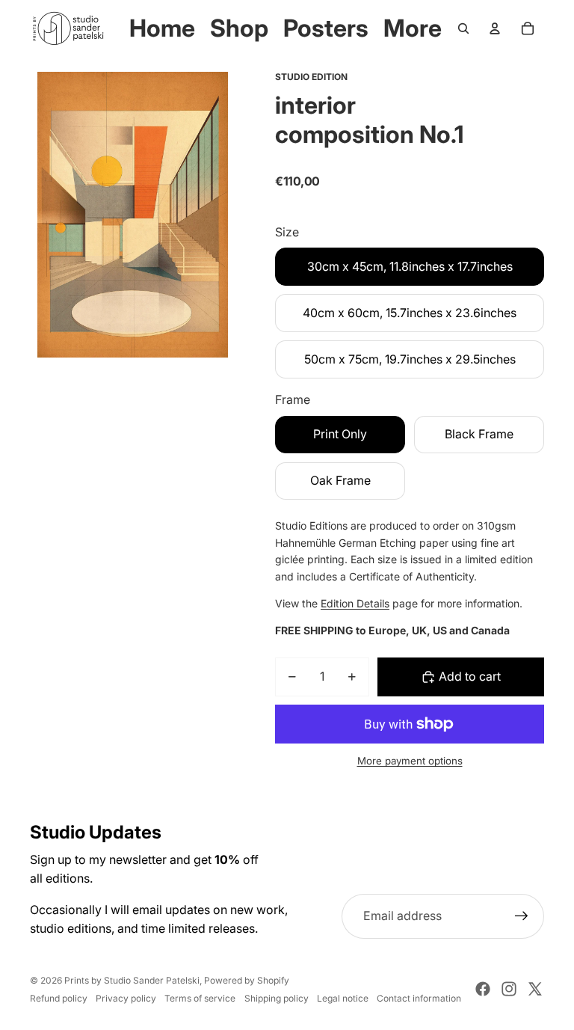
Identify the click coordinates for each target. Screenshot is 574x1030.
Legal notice (342, 998)
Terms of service (199, 998)
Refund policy (58, 998)
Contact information (419, 998)
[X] (535, 989)
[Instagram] (509, 989)
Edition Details (355, 603)
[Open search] (463, 28)
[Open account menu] (494, 28)
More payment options (410, 761)
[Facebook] (483, 989)
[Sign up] (521, 916)
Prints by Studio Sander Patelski (132, 980)
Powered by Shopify (246, 980)
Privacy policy (126, 998)
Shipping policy (276, 998)
